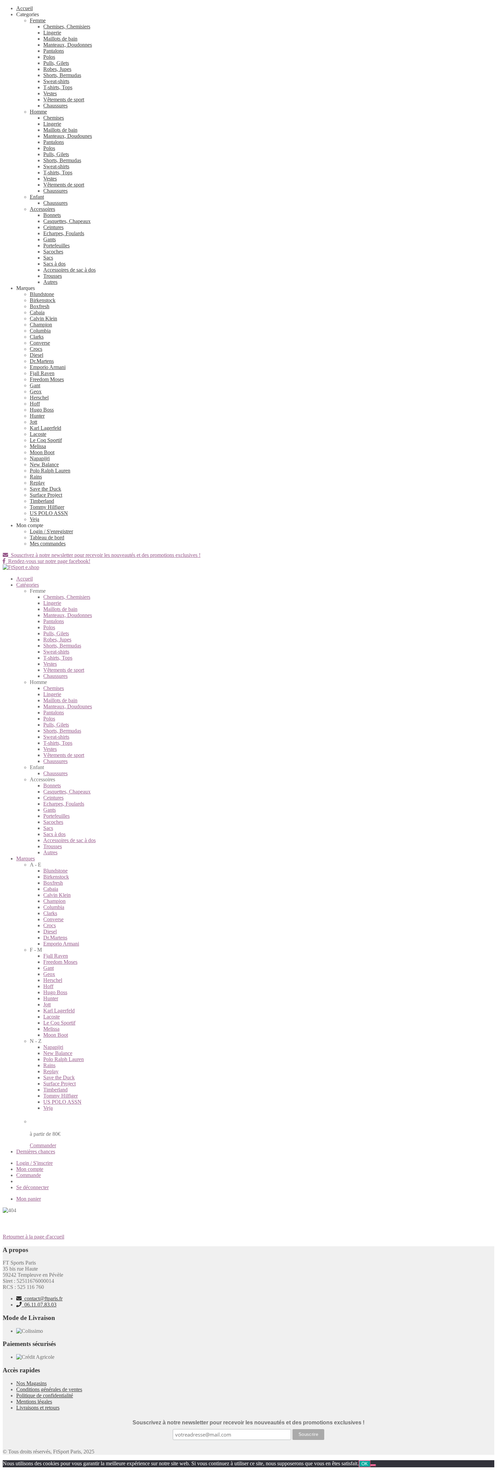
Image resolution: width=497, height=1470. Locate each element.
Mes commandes (48, 543)
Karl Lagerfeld (45, 428)
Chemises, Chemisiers (66, 26)
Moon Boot (42, 452)
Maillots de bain (60, 39)
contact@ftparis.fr (42, 1298)
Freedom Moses (47, 379)
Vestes (50, 93)
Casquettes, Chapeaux (67, 221)
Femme (38, 20)
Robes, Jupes (57, 69)
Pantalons (53, 51)
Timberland (42, 501)
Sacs (48, 258)
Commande (28, 1175)
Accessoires (42, 209)
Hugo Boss (42, 410)
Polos (49, 57)
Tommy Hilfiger (47, 507)
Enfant (37, 197)
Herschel (39, 397)
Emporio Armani (48, 367)
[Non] (373, 1465)
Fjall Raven (42, 373)
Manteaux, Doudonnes (67, 45)
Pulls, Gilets (56, 63)
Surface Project (46, 495)
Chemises (53, 118)
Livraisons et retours (38, 1408)
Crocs (36, 349)
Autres (50, 282)
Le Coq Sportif (46, 440)
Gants (49, 239)
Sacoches (53, 251)
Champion (41, 324)
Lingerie (52, 32)
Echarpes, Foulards (63, 233)
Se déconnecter (32, 1187)
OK (364, 1463)
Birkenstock (42, 300)
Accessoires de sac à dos (69, 270)
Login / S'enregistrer (51, 531)
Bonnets (52, 215)
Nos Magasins (31, 1383)
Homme (38, 112)
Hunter (37, 416)
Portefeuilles (56, 245)
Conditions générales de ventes (49, 1389)
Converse (40, 343)
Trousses (52, 276)
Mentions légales (34, 1401)
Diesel (36, 355)
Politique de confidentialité (44, 1395)
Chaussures (55, 105)
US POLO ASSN (49, 513)
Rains (36, 477)
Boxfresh (39, 306)
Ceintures (53, 227)
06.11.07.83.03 (39, 1304)
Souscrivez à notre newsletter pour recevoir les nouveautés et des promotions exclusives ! (104, 555)
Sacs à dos (54, 264)
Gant (35, 385)
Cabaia (37, 312)
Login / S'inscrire (34, 1163)
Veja (34, 519)
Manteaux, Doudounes (67, 136)
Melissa (38, 446)
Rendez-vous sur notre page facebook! (47, 561)
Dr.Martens (42, 361)
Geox (36, 391)
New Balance (44, 464)
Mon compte (29, 1169)
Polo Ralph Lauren (50, 470)
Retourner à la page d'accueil (33, 1237)
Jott (33, 422)
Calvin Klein (43, 318)
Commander (43, 1145)
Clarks (37, 337)
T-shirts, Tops (57, 87)
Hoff (35, 404)
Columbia (40, 331)
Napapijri (40, 458)
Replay (37, 483)
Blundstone (42, 294)
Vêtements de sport (63, 99)
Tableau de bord (47, 537)
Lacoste (38, 434)
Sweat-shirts (56, 81)
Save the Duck (45, 489)
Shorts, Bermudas (62, 75)
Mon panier (28, 1199)
